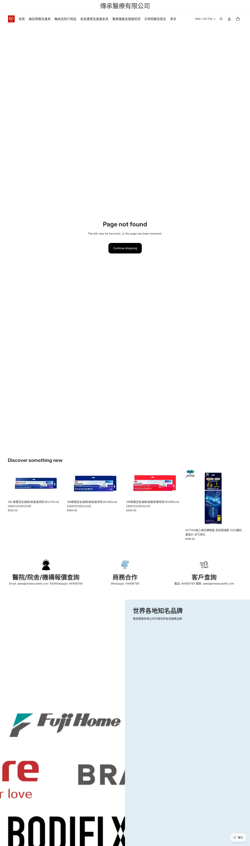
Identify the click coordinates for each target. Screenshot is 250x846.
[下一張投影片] (236, 498)
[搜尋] (221, 19)
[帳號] (229, 19)
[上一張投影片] (191, 498)
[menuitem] (173, 19)
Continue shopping (125, 248)
